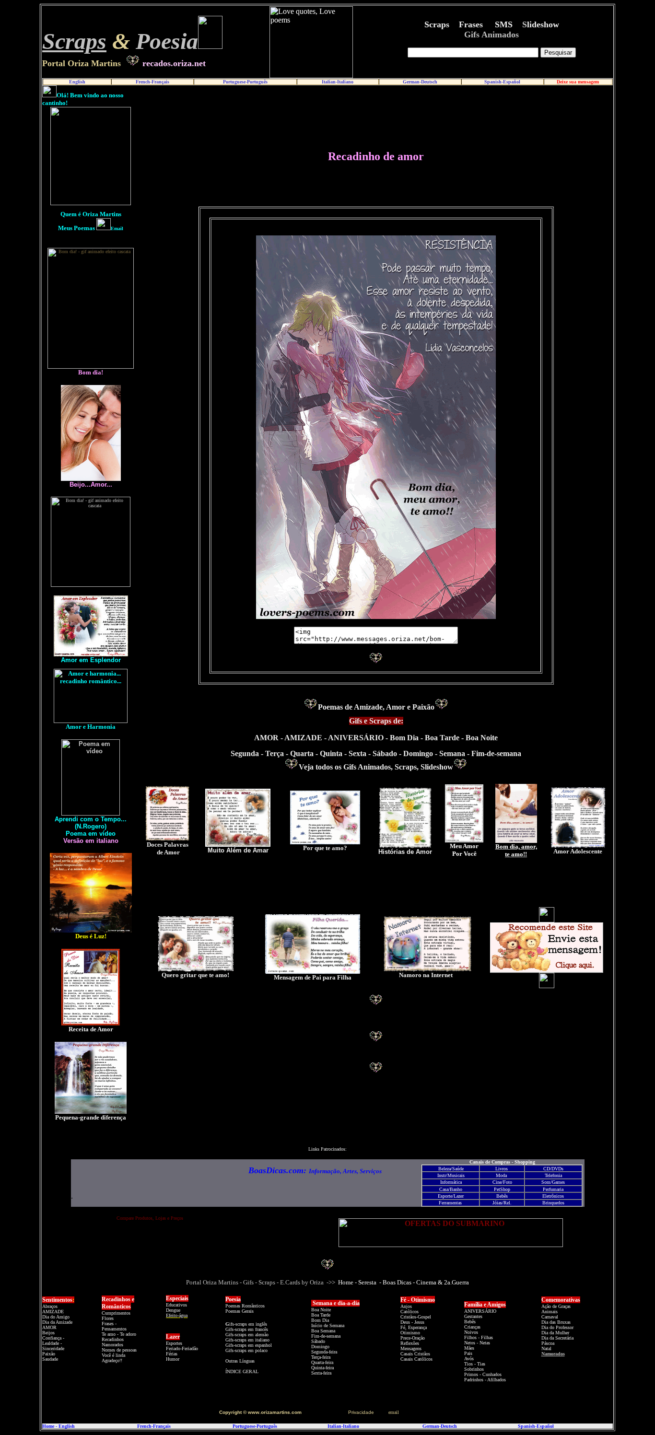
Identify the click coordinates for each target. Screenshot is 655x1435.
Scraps (74, 41)
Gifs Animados (491, 34)
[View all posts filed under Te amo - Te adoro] (124, 1339)
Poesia (167, 41)
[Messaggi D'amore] (91, 1111)
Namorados (553, 1353)
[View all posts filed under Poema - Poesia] (226, 1317)
